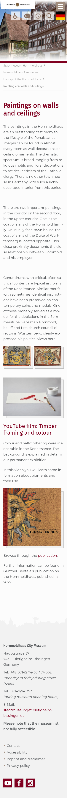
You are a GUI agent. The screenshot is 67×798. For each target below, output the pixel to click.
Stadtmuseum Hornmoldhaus (22, 65)
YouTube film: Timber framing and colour (30, 429)
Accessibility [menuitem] (17, 752)
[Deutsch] (60, 15)
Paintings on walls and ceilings (23, 86)
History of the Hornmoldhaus (22, 79)
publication (47, 556)
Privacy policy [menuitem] (18, 766)
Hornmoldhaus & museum (20, 72)
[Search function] (49, 15)
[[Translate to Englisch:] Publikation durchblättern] (32, 517)
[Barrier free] (15, 15)
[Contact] (26, 15)
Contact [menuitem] (13, 746)
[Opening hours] (38, 15)
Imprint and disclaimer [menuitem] (26, 759)
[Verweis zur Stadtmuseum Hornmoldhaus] (18, 4)
